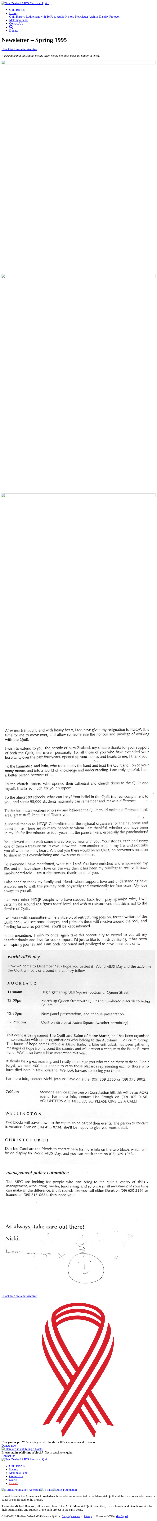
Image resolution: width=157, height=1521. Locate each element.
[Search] (11, 27)
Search (13, 1479)
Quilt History (17, 16)
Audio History (65, 16)
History (13, 1469)
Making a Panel (18, 20)
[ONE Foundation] (65, 1489)
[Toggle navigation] (50, 4)
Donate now (9, 1445)
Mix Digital (122, 1516)
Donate (13, 30)
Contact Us (16, 23)
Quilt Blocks (17, 9)
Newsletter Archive (86, 16)
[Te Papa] (46, 1489)
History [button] (13, 13)
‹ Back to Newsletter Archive (19, 49)
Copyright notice (71, 1516)
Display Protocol (109, 16)
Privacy (88, 1516)
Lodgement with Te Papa (41, 16)
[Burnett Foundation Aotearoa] (21, 1489)
